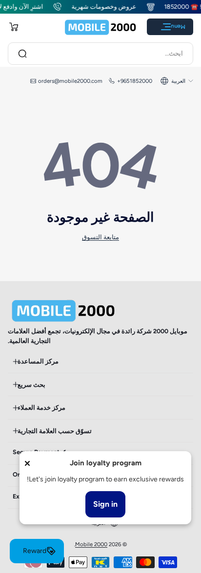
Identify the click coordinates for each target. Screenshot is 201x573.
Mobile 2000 (91, 544)
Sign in (105, 504)
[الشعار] (100, 27)
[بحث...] (22, 53)
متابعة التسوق (100, 237)
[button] (14, 27)
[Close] (27, 463)
